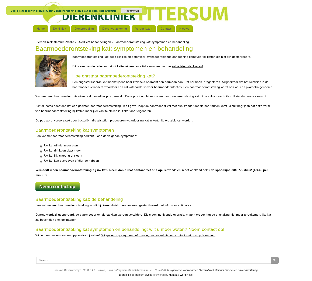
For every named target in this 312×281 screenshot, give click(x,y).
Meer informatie (107, 11)
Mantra (173, 274)
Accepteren (132, 10)
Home (41, 28)
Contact (166, 28)
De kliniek (59, 28)
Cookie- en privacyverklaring (241, 270)
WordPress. (186, 274)
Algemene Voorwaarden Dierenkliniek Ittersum (197, 270)
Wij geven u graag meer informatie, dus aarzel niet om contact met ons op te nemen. (158, 235)
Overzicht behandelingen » (95, 42)
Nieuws (184, 28)
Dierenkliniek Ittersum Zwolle (135, 274)
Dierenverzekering (114, 28)
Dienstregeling (84, 28)
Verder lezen (143, 28)
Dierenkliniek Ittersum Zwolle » (56, 42)
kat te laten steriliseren (187, 66)
